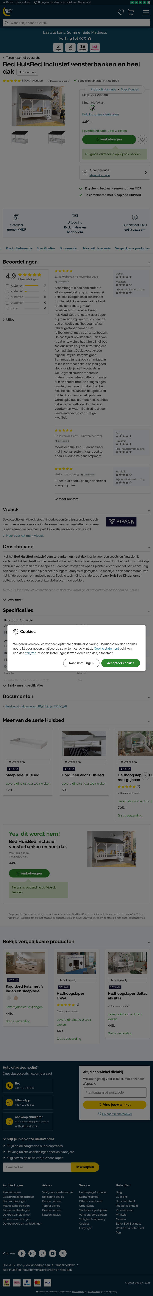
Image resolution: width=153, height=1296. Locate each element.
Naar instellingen (81, 663)
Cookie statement (106, 648)
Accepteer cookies (120, 663)
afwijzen (30, 653)
